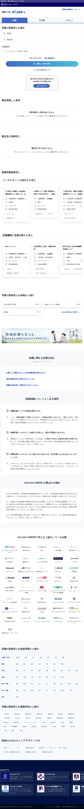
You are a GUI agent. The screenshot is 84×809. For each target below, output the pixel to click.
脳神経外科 (71, 718)
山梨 (47, 670)
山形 (55, 657)
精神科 (71, 722)
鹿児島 (62, 690)
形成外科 (16, 722)
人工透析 (54, 726)
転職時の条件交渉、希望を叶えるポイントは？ (22, 385)
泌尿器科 (33, 726)
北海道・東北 (6, 657)
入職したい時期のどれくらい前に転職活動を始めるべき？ (26, 373)
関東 (3, 664)
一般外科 (27, 718)
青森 (26, 657)
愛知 (76, 670)
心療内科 (60, 714)
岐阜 (61, 670)
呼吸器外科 (60, 718)
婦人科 (62, 722)
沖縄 (70, 690)
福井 (39, 670)
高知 (76, 684)
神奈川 (62, 664)
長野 (54, 670)
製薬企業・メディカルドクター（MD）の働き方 (53, 748)
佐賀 (24, 690)
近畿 (3, 677)
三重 (17, 677)
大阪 (39, 677)
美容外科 (72, 726)
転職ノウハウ (7, 748)
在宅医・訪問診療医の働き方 (12, 752)
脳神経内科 (71, 714)
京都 (32, 677)
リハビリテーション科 (30, 722)
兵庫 (47, 677)
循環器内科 (28, 714)
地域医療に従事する (31, 752)
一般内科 (6, 714)
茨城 (17, 664)
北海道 (18, 657)
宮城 (40, 657)
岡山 (32, 684)
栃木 (24, 664)
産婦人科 (53, 722)
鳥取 (17, 684)
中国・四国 (5, 684)
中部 (3, 670)
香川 (61, 684)
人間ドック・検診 (9, 731)
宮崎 (54, 690)
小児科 (44, 722)
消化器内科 (17, 714)
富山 (24, 670)
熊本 (39, 690)
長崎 (32, 690)
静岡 (69, 670)
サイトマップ (50, 806)
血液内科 (50, 714)
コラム (18, 748)
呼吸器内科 (39, 714)
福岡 (17, 690)
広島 (39, 684)
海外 (3, 697)
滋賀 (24, 677)
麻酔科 (63, 726)
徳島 (54, 684)
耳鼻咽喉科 (14, 726)
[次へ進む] (81, 205)
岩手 (33, 657)
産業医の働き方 (29, 748)
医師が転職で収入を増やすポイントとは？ (20, 379)
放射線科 (43, 726)
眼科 (5, 726)
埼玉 (39, 664)
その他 (21, 731)
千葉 (47, 664)
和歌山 (62, 677)
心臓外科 (49, 718)
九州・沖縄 (5, 690)
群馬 (32, 664)
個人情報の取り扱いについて (70, 806)
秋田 (48, 657)
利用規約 (58, 806)
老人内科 (17, 718)
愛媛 (69, 684)
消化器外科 (38, 718)
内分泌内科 (7, 718)
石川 (32, 670)
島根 (24, 684)
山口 (47, 684)
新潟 (17, 670)
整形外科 (6, 722)
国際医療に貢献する (48, 752)
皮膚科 (24, 726)
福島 (63, 657)
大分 (47, 690)
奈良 (54, 677)
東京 (54, 664)
